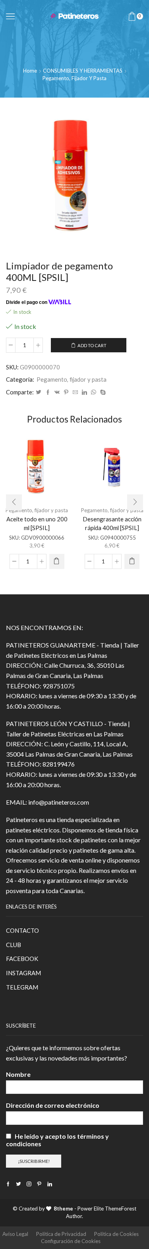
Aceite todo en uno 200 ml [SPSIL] (37, 523)
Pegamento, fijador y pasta (74, 78)
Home (30, 70)
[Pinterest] (66, 392)
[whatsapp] (93, 392)
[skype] (102, 392)
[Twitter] (38, 392)
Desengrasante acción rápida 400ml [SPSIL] (112, 523)
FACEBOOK (22, 958)
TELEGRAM (22, 987)
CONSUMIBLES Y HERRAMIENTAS (82, 70)
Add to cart (91, 345)
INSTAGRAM (23, 972)
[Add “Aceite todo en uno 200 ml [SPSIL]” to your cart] (56, 561)
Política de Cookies (116, 1234)
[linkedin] (84, 392)
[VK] (57, 392)
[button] (14, 502)
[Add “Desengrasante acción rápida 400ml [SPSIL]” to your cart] (131, 561)
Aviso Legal (15, 1234)
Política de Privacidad (61, 1234)
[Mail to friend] (75, 392)
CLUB (13, 944)
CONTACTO (22, 930)
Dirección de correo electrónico (52, 1105)
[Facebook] (47, 392)
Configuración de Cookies (71, 1241)
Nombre (18, 1074)
